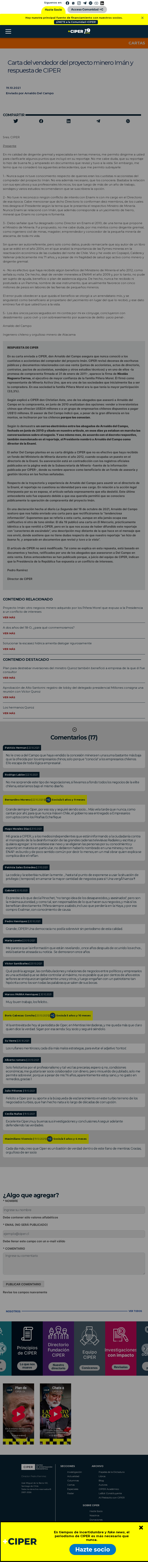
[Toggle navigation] (8, 31)
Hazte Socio (53, 9)
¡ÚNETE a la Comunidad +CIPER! (76, 22)
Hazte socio (92, 1549)
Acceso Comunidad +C (87, 9)
